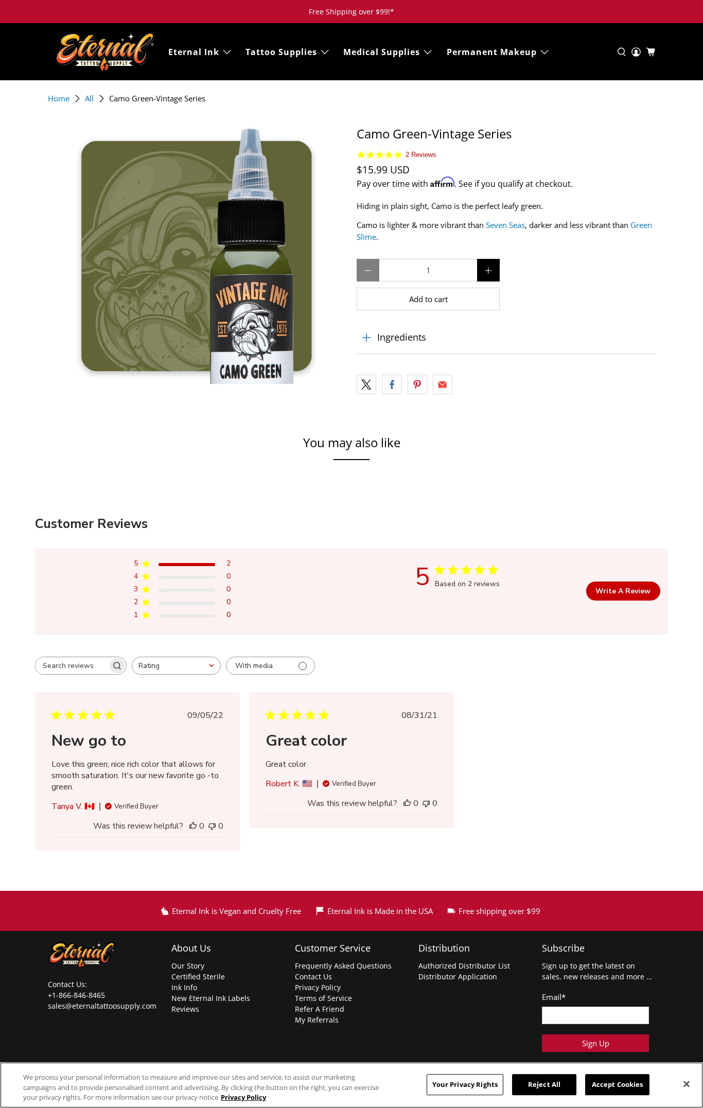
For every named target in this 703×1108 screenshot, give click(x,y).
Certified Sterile (198, 976)
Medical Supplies (381, 52)
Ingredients (401, 337)
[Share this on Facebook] (391, 384)
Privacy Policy (318, 987)
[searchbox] (72, 665)
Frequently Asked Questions (343, 966)
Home (58, 98)
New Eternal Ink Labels (210, 998)
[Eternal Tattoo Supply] (105, 52)
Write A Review (623, 591)
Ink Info (184, 987)
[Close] (686, 1083)
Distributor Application (457, 976)
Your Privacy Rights (465, 1084)
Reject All (544, 1084)
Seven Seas (505, 225)
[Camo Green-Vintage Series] (197, 255)
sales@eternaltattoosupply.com (103, 1006)
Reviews (185, 1009)
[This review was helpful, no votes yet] (193, 826)
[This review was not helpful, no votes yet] (212, 826)
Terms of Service (323, 998)
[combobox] (176, 666)
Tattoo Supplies (281, 52)
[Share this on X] (366, 384)
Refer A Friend (319, 1009)
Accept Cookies (617, 1084)
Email (554, 997)
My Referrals (317, 1020)
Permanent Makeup (492, 52)
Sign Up (595, 1043)
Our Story (187, 966)
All (89, 98)
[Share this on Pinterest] (417, 384)
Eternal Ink (193, 52)
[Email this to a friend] (442, 384)
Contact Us (313, 976)
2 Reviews (421, 155)
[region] (351, 1085)
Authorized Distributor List (464, 966)
